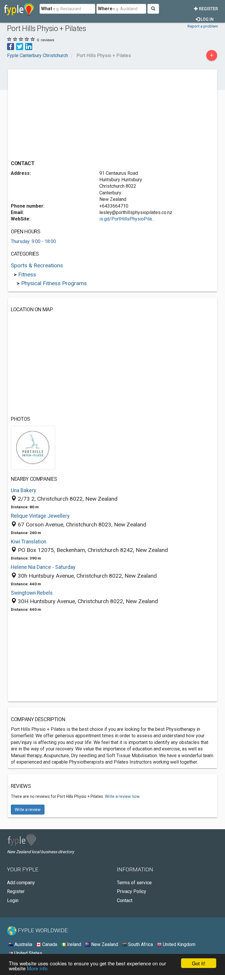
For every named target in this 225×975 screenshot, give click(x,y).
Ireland (73, 944)
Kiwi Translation (28, 542)
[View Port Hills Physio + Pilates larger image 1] (33, 447)
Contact (124, 900)
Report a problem (203, 26)
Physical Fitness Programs (54, 283)
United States (27, 953)
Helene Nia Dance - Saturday (43, 567)
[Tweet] (19, 46)
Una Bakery (23, 490)
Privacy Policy (131, 891)
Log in (207, 19)
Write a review (28, 809)
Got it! (198, 963)
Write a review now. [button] (122, 796)
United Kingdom (178, 944)
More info (37, 968)
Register (208, 8)
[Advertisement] (60, 113)
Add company (21, 882)
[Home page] (19, 8)
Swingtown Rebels (32, 593)
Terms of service (134, 882)
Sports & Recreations (37, 265)
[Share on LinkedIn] (28, 46)
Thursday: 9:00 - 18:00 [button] (33, 241)
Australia (22, 944)
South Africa (140, 944)
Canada (49, 944)
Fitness (27, 274)
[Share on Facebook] (10, 46)
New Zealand (104, 944)
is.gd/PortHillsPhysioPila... (126, 219)
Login (12, 900)
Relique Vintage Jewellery (40, 516)
